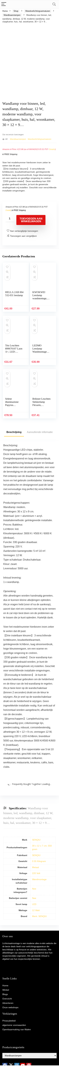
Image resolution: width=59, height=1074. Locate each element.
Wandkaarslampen (12, 15)
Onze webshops (10, 1007)
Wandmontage (39, 879)
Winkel (5, 990)
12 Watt (36, 910)
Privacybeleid (9, 1020)
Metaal (35, 867)
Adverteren (7, 1003)
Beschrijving (14, 432)
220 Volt (36, 873)
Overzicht (7, 998)
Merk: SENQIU (39, 916)
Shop (16, 11)
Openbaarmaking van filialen (16, 1029)
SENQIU (36, 840)
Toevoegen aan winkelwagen (31, 220)
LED (34, 904)
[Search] (54, 4)
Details (52, 149)
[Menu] (4, 4)
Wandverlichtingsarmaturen (37, 11)
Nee (34, 888)
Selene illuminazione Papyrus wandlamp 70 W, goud (13, 405)
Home (5, 11)
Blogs (5, 994)
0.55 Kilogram (39, 861)
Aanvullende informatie (40, 432)
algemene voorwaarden (14, 1025)
